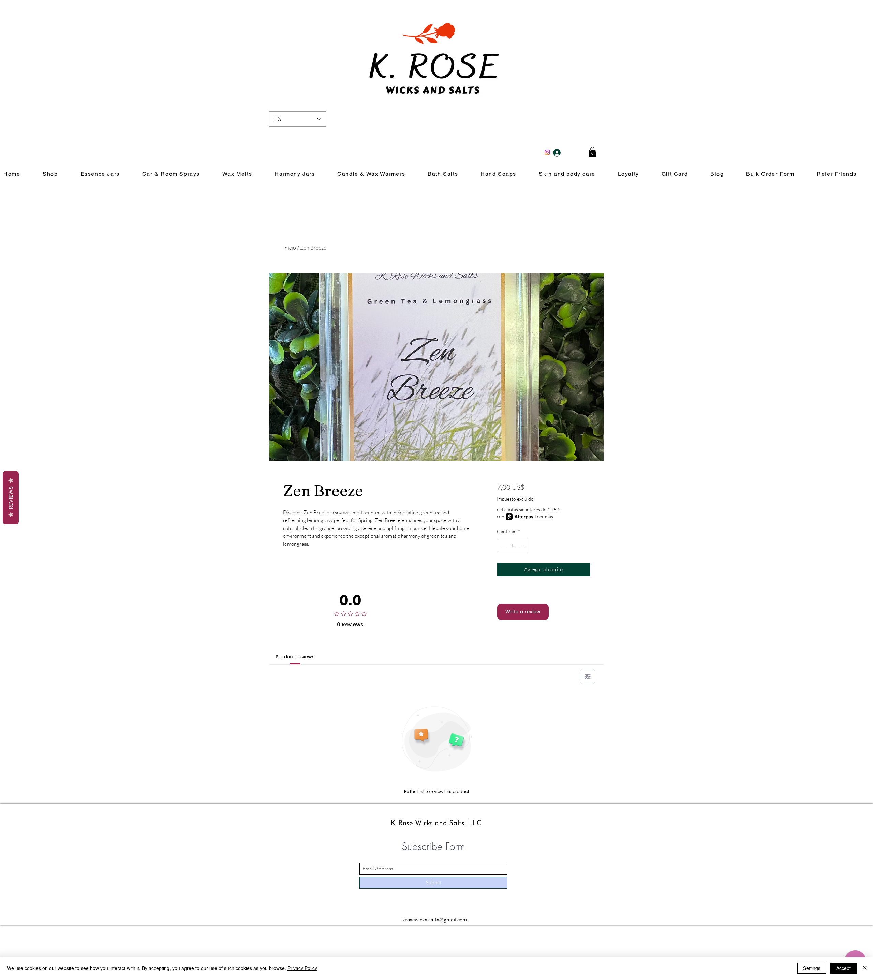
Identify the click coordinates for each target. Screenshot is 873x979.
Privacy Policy (302, 968)
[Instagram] (547, 152)
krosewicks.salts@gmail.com (434, 919)
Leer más (544, 516)
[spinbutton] (512, 545)
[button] (592, 152)
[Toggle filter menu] (587, 676)
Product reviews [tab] (295, 656)
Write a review (523, 611)
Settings (811, 968)
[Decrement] (502, 545)
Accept (843, 968)
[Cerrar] (865, 968)
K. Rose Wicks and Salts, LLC (436, 823)
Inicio (289, 247)
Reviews (11, 497)
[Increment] (522, 545)
